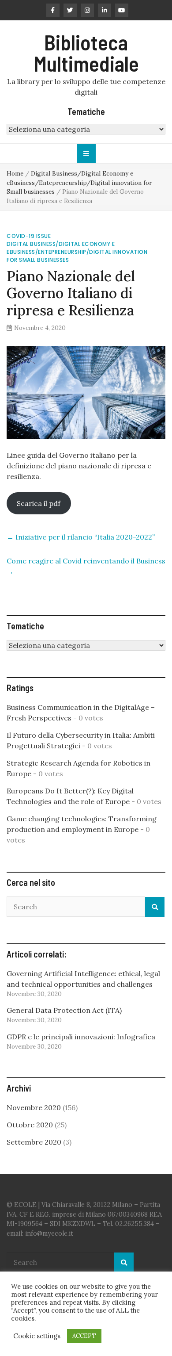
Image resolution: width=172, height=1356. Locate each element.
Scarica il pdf (38, 503)
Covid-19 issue (29, 236)
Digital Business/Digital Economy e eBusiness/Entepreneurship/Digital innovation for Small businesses (79, 182)
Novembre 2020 (34, 1107)
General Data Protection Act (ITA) (64, 1010)
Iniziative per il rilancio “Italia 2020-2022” (81, 536)
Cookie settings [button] (36, 1336)
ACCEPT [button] (84, 1336)
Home (15, 173)
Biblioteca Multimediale (86, 52)
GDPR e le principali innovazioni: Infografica (81, 1036)
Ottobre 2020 (30, 1124)
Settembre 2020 (34, 1142)
